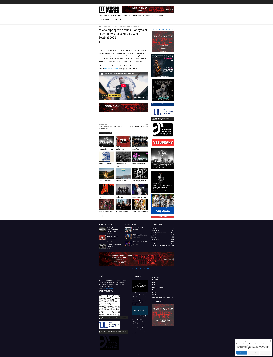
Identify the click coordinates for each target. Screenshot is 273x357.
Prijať (241, 353)
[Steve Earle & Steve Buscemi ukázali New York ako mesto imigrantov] (140, 204)
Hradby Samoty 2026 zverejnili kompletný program (112, 238)
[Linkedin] (168, 3)
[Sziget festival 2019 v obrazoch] (128, 229)
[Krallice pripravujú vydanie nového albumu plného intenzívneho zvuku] (106, 141)
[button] (270, 341)
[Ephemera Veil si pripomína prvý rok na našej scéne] (106, 157)
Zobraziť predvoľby (265, 353)
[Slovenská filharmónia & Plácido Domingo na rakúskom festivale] (140, 189)
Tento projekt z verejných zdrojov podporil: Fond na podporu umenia (112, 318)
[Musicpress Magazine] (109, 9)
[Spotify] (166, 29)
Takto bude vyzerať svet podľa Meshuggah (138, 126)
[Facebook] (164, 3)
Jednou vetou (104, 26)
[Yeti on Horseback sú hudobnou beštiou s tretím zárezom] (140, 173)
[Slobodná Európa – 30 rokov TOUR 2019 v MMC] (128, 236)
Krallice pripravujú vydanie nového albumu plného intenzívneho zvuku (114, 229)
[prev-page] (99, 216)
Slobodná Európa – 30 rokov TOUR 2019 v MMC (140, 235)
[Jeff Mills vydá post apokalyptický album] (106, 189)
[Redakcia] (99, 42)
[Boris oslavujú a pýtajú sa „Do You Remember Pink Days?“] (106, 204)
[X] (171, 3)
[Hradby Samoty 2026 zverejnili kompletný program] (123, 141)
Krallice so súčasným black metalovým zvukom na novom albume (122, 165)
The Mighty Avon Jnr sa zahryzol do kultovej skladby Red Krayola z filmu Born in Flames (162, 187)
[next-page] (102, 216)
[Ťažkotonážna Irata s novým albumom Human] (123, 204)
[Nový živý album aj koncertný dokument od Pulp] (140, 157)
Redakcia (103, 41)
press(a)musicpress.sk (108, 288)
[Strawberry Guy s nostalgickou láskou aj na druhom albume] (106, 173)
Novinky (155, 183)
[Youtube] (173, 3)
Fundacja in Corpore (111, 68)
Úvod (100, 26)
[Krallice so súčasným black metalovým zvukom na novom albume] (123, 157)
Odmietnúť (253, 353)
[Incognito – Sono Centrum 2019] (128, 243)
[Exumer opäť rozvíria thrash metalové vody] (140, 141)
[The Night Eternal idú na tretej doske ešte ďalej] (123, 189)
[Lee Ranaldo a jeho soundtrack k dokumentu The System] (123, 173)
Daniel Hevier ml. (156, 190)
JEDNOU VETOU (106, 224)
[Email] (119, 45)
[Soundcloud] (170, 3)
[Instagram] (166, 3)
